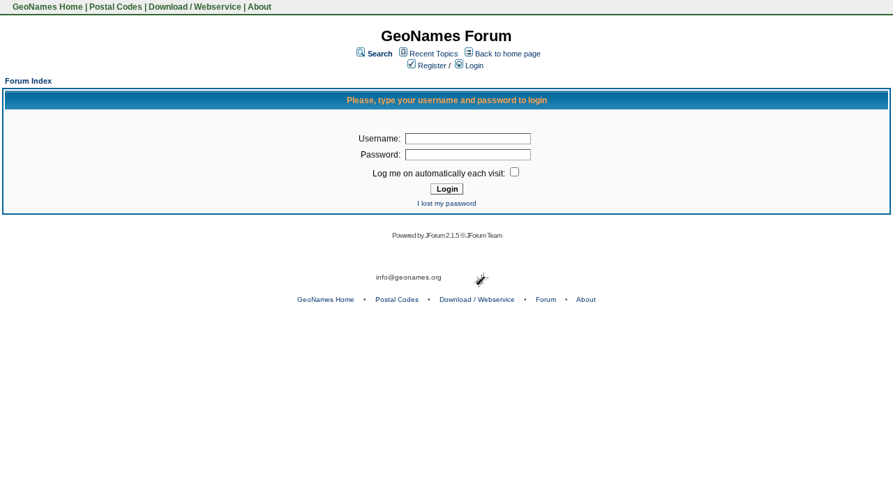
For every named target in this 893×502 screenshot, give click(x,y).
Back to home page (508, 54)
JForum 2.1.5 (442, 235)
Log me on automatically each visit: (440, 173)
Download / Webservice (195, 7)
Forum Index (28, 81)
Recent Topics (434, 54)
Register (431, 65)
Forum (546, 299)
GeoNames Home (46, 7)
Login (473, 65)
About (259, 7)
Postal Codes (115, 7)
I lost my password (446, 203)
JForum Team (484, 235)
